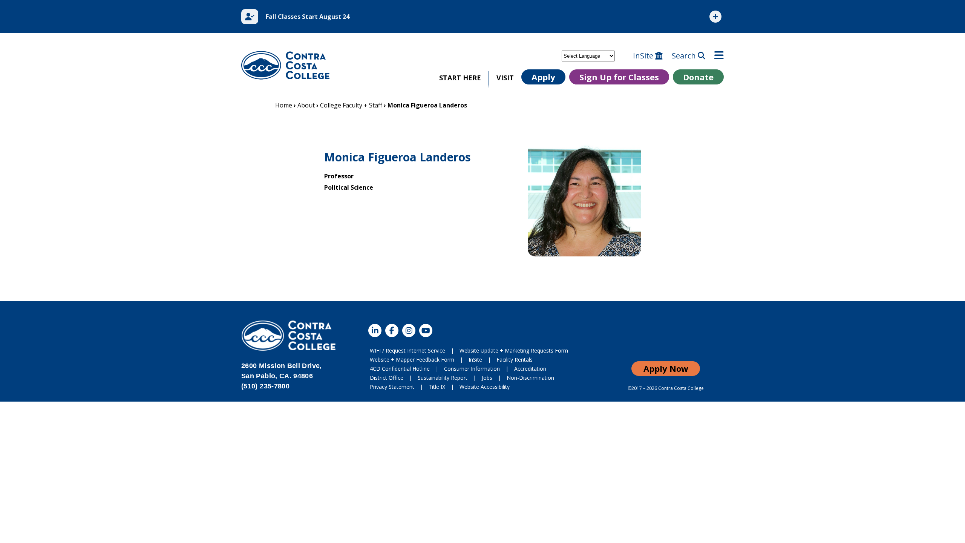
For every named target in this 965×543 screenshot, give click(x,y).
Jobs (487, 377)
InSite (644, 56)
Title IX (437, 386)
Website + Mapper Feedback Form (412, 359)
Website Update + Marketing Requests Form (514, 350)
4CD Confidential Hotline (400, 368)
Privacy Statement (392, 386)
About (306, 105)
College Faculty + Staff (351, 105)
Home (283, 105)
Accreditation (530, 368)
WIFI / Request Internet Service (407, 350)
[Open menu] (719, 56)
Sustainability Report (442, 377)
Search (685, 56)
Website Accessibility (485, 386)
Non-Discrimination (530, 377)
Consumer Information (472, 368)
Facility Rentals (514, 359)
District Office (386, 377)
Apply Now (665, 368)
